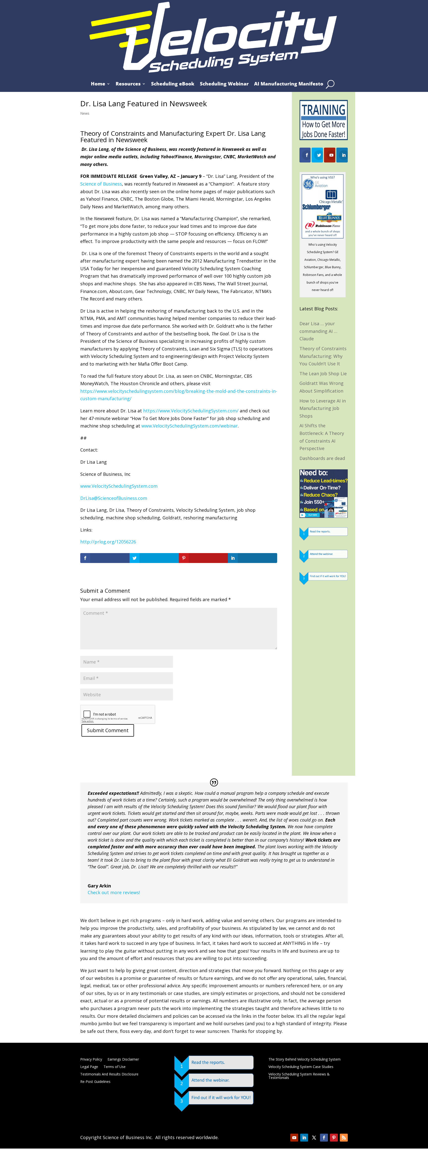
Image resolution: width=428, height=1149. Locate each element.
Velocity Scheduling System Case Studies (300, 1067)
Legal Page (89, 1067)
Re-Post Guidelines (95, 1082)
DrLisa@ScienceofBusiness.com (113, 498)
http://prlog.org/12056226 (108, 542)
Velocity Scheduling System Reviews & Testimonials (299, 1076)
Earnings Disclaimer (123, 1060)
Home (98, 84)
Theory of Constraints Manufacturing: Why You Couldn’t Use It (323, 356)
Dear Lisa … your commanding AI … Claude (318, 331)
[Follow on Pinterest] (334, 1138)
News (84, 113)
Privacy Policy (91, 1060)
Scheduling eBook (172, 84)
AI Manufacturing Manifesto (288, 84)
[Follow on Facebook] (324, 1138)
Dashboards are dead (322, 458)
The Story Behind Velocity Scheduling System (304, 1060)
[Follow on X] (314, 1138)
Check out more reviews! (114, 892)
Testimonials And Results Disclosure (109, 1074)
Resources (128, 84)
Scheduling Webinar (224, 84)
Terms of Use (115, 1067)
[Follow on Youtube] (294, 1138)
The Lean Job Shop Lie (323, 373)
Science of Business (101, 184)
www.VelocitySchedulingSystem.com (119, 486)
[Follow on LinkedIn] (304, 1138)
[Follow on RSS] (344, 1138)
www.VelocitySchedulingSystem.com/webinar (189, 426)
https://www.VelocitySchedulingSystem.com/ (191, 411)
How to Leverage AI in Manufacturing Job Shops (322, 408)
